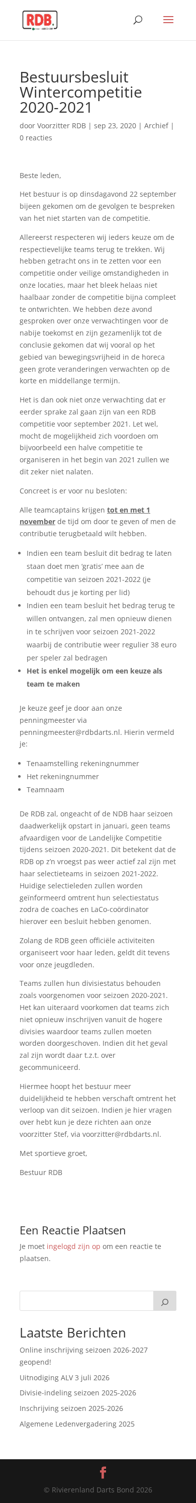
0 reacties (36, 137)
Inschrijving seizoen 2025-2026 (71, 1408)
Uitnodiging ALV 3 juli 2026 (65, 1377)
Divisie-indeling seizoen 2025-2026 (78, 1392)
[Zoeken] (164, 1301)
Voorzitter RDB (61, 125)
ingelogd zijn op (74, 1246)
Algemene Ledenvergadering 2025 (77, 1424)
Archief (156, 125)
